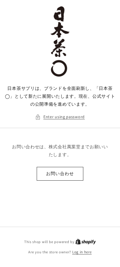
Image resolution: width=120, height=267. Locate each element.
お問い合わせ (60, 173)
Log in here (82, 251)
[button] (60, 117)
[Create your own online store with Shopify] (85, 241)
